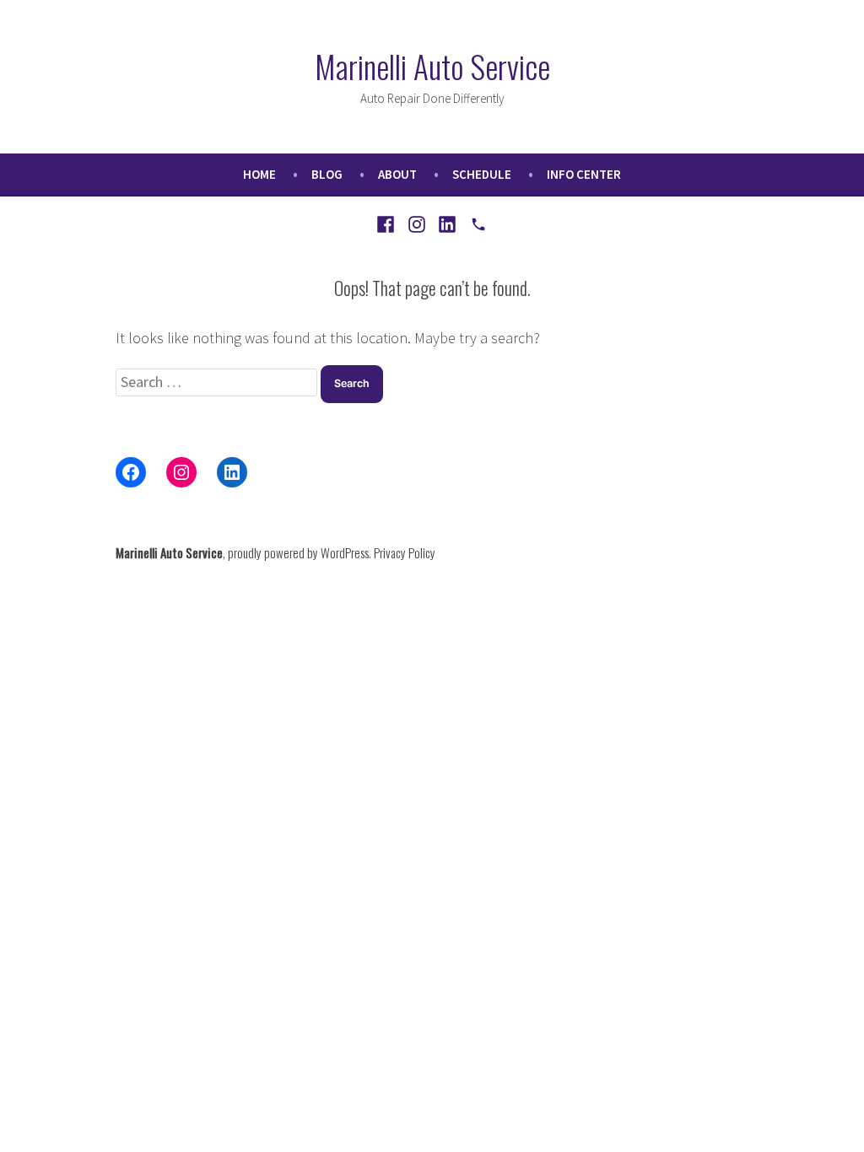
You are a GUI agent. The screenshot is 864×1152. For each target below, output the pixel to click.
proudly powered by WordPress (298, 552)
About (397, 174)
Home (259, 174)
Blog (327, 174)
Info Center (584, 174)
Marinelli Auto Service (432, 65)
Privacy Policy (404, 552)
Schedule (481, 174)
